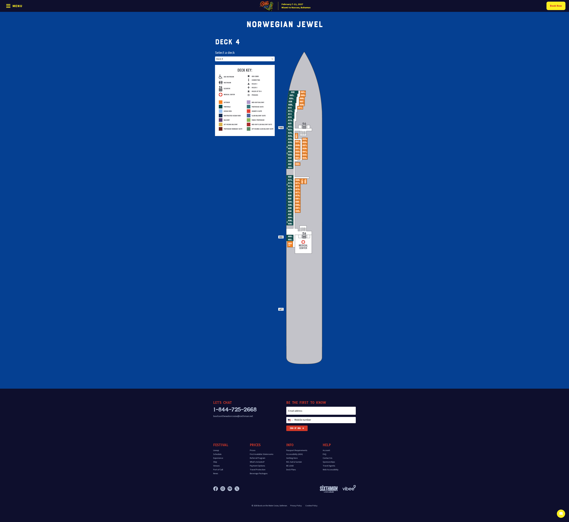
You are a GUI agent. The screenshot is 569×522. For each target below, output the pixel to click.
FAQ (324, 454)
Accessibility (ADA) (294, 454)
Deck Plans (291, 469)
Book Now (556, 6)
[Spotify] (231, 488)
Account (326, 450)
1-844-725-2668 (234, 410)
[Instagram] (223, 488)
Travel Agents (329, 465)
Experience (218, 458)
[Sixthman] (329, 489)
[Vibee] (349, 487)
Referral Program (257, 458)
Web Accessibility (330, 469)
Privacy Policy (296, 505)
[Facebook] (216, 488)
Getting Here (292, 458)
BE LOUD (290, 465)
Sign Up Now (295, 428)
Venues (216, 465)
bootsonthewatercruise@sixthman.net (233, 416)
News (215, 473)
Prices (252, 450)
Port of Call (218, 469)
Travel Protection (257, 469)
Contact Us (327, 458)
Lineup (216, 450)
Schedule (217, 454)
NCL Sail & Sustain (294, 462)
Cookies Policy (311, 505)
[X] (237, 488)
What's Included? (257, 462)
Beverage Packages (259, 473)
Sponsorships (329, 462)
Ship (215, 462)
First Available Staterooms (261, 454)
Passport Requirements (296, 450)
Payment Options (257, 465)
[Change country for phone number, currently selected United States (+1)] (290, 420)
